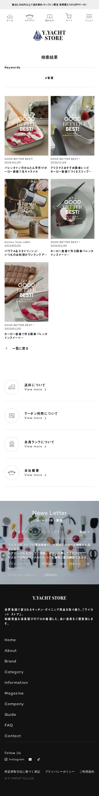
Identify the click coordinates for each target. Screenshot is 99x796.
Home (10, 640)
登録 (82, 532)
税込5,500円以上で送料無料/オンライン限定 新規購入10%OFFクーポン (49, 4)
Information (16, 683)
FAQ (9, 726)
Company (14, 704)
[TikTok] (39, 760)
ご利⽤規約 (50, 575)
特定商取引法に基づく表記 (22, 771)
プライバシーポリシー (22, 575)
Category (14, 672)
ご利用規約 (86, 771)
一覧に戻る (20, 348)
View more (33, 389)
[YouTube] (31, 760)
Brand (11, 662)
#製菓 (49, 78)
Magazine (14, 694)
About (11, 651)
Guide (10, 715)
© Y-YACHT (19, 778)
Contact (13, 736)
